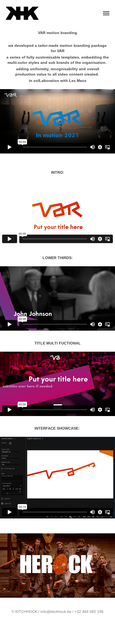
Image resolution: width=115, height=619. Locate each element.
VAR (60, 51)
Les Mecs (77, 80)
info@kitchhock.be (55, 611)
